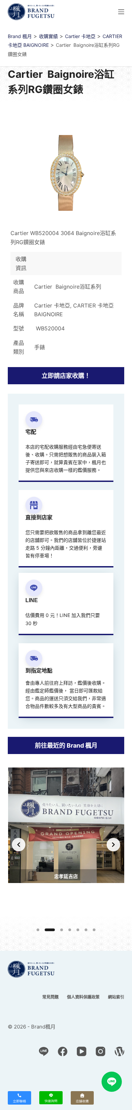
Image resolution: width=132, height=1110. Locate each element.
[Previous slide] (18, 844)
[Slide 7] (94, 930)
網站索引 (116, 997)
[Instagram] (100, 1051)
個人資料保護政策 (83, 997)
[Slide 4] (70, 930)
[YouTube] (81, 1051)
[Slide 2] (50, 930)
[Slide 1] (38, 930)
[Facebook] (62, 1051)
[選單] (121, 12)
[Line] (43, 1051)
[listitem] (66, 845)
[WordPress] (119, 1051)
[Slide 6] (86, 930)
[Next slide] (113, 844)
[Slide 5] (78, 930)
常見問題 (50, 997)
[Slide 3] (62, 930)
